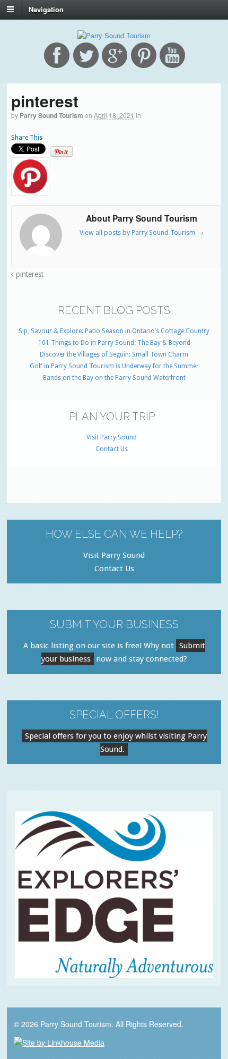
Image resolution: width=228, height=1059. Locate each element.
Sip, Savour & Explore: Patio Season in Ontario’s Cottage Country (114, 331)
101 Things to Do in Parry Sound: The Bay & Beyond (114, 342)
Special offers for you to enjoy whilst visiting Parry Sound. (116, 742)
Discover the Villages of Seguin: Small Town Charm (114, 354)
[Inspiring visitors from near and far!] (114, 35)
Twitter (86, 55)
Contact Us (111, 449)
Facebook (56, 55)
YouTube (172, 55)
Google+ (114, 55)
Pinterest (143, 55)
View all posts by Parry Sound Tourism (142, 232)
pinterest (28, 274)
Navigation (46, 9)
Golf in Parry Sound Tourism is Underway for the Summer (114, 366)
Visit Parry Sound (111, 437)
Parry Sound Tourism (51, 115)
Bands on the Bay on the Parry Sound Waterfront (114, 378)
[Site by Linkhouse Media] (59, 1041)
